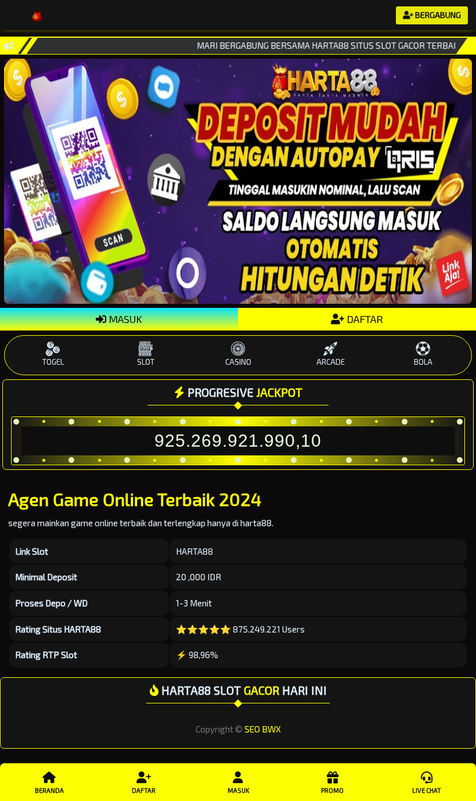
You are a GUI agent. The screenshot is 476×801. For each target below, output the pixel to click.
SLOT (145, 362)
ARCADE (330, 362)
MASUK (124, 319)
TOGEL (53, 362)
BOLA (423, 362)
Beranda (49, 790)
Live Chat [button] (426, 790)
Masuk (238, 790)
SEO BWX (262, 729)
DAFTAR (363, 319)
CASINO (238, 362)
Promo (332, 790)
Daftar (144, 790)
